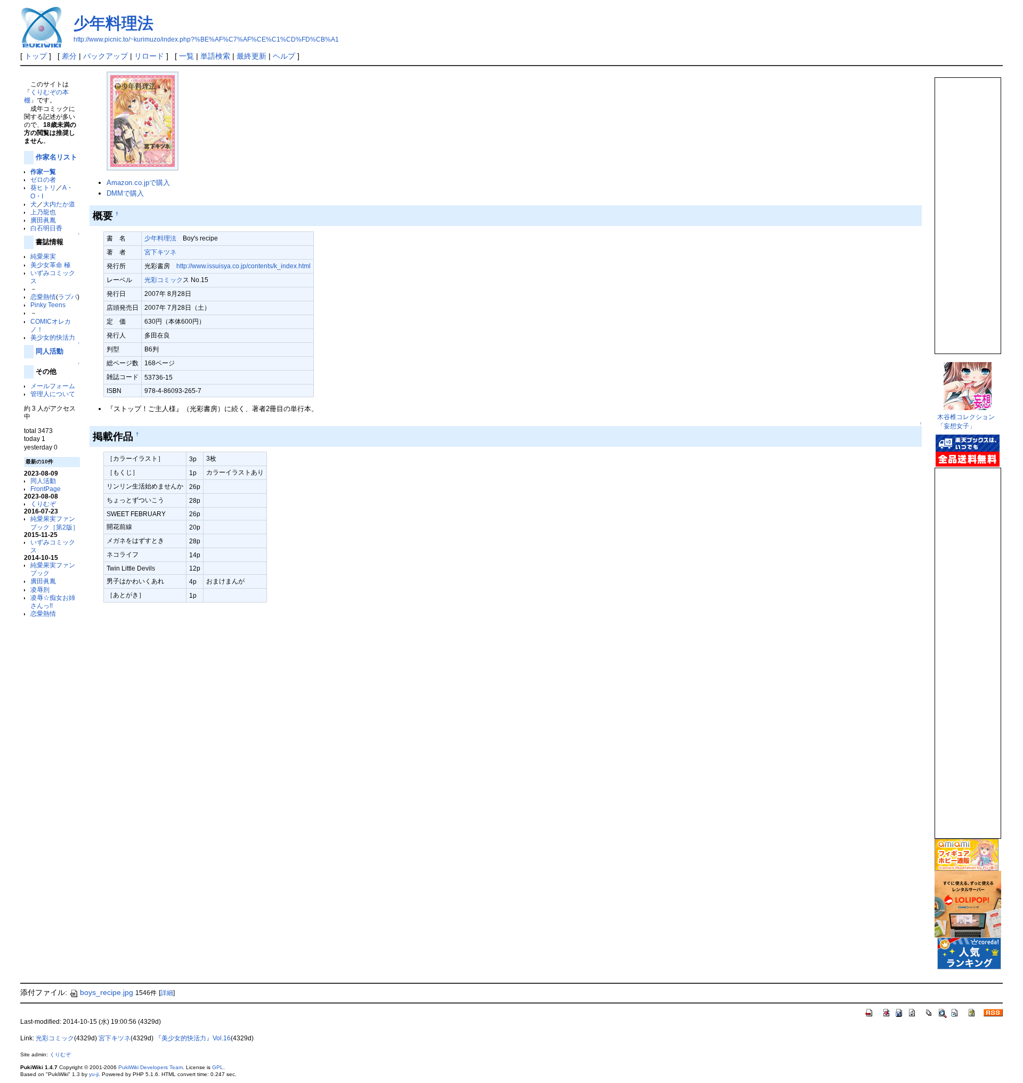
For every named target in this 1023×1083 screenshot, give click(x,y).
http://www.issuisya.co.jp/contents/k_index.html (243, 265)
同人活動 (49, 351)
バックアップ (105, 56)
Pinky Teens (48, 304)
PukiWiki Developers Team (150, 1067)
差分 (69, 56)
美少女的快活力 (52, 337)
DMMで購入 (125, 193)
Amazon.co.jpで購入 (138, 183)
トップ (36, 56)
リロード (149, 56)
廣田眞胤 (43, 219)
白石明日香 (46, 227)
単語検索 (215, 56)
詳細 (166, 993)
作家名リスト (56, 157)
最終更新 (251, 56)
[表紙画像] (142, 120)
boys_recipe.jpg (106, 992)
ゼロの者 (43, 179)
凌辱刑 (40, 589)
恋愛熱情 (43, 296)
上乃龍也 (43, 211)
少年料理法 (113, 23)
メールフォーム (52, 385)
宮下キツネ (160, 251)
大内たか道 (59, 203)
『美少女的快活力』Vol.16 (193, 1038)
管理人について (52, 393)
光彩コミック (163, 279)
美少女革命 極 (50, 264)
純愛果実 (43, 256)
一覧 (186, 56)
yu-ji (94, 1074)
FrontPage (45, 488)
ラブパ (67, 296)
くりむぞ (43, 503)
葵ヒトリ (43, 187)
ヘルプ (284, 56)
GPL (217, 1067)
